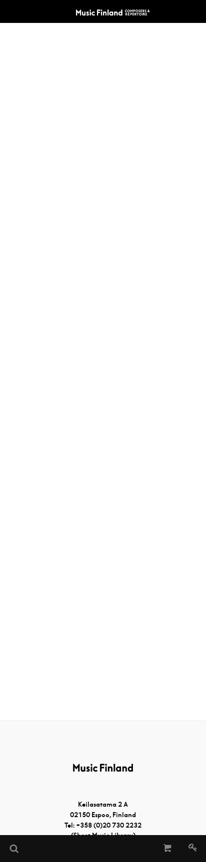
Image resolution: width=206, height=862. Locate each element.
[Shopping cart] (168, 848)
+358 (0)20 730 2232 (109, 825)
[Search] (13, 848)
